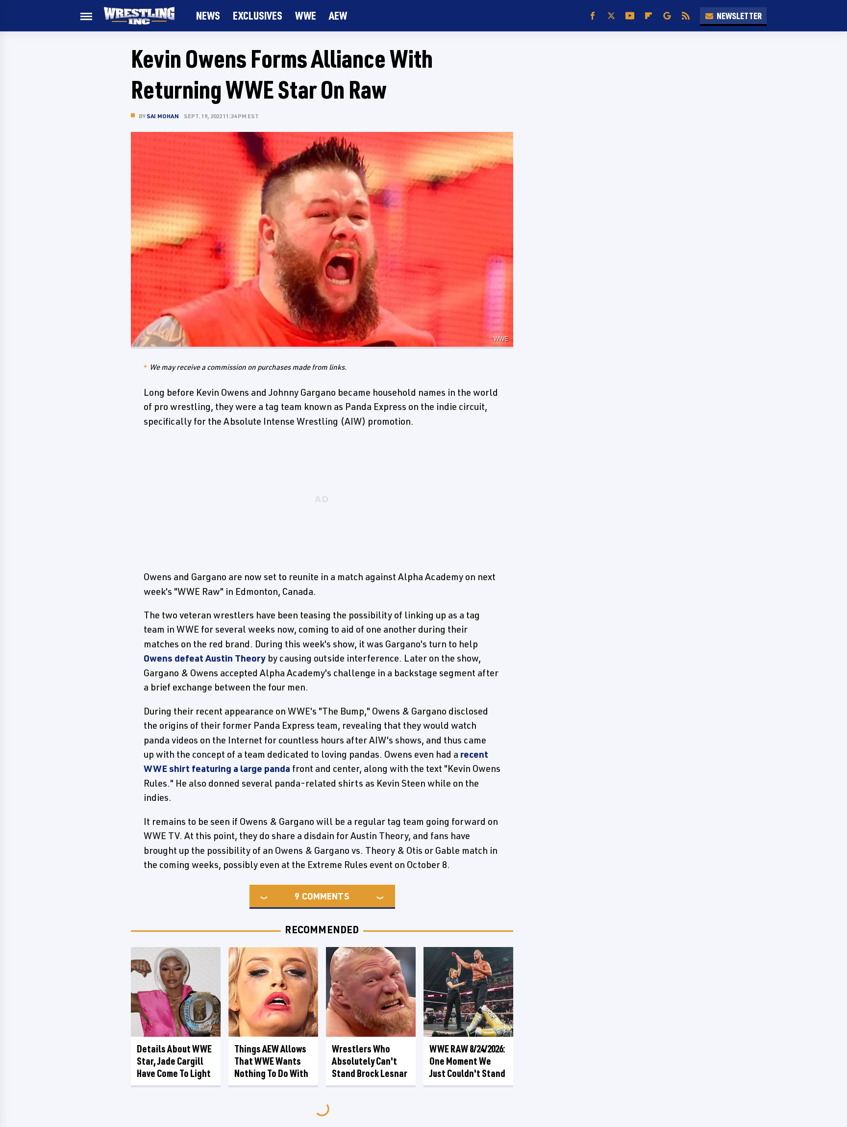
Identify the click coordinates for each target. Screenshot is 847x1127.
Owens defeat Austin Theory (205, 658)
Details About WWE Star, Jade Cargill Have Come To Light (174, 1061)
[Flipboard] (648, 16)
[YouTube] (629, 16)
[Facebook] (592, 16)
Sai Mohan (163, 116)
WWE (305, 15)
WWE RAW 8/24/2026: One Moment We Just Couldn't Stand (467, 1061)
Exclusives (257, 15)
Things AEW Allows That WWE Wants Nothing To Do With (271, 1061)
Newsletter (739, 15)
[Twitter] (611, 16)
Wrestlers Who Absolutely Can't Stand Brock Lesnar (369, 1061)
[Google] (667, 16)
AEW (338, 15)
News (208, 15)
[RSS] (685, 16)
